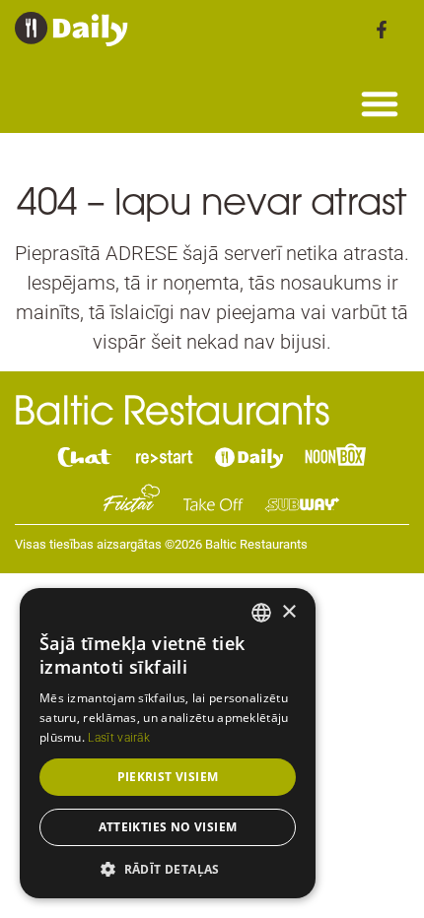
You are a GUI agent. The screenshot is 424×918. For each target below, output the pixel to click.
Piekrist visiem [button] (168, 776)
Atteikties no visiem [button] (168, 827)
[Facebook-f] (381, 29)
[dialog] (168, 743)
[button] (379, 103)
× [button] (288, 612)
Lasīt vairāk (119, 738)
